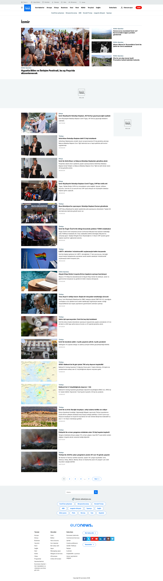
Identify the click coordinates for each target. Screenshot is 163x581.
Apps (52, 548)
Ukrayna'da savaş (71, 13)
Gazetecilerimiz (39, 561)
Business (64, 8)
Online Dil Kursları (55, 559)
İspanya (109, 13)
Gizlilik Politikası (71, 545)
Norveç (83, 513)
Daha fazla (70, 532)
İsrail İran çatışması (57, 13)
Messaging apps (55, 551)
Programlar (37, 559)
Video (36, 556)
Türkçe (25, 2)
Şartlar (69, 540)
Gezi (71, 8)
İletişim (69, 548)
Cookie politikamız (72, 543)
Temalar (36, 532)
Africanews (53, 556)
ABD (80, 13)
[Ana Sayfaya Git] (27, 8)
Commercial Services (73, 538)
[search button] (80, 2)
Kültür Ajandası (26, 68)
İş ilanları (69, 551)
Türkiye (61, 136)
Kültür (83, 8)
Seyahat (101, 513)
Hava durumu (54, 540)
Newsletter (88, 544)
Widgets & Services (56, 553)
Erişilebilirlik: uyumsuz (73, 553)
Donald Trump (87, 13)
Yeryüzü (91, 8)
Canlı (138, 7)
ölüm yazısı (63, 513)
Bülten (52, 538)
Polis (73, 513)
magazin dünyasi (99, 13)
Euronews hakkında (72, 535)
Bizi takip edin (54, 545)
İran (92, 513)
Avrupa (49, 8)
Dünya (56, 8)
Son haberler (39, 8)
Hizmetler (53, 532)
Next (77, 8)
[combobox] (90, 2)
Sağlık (98, 8)
